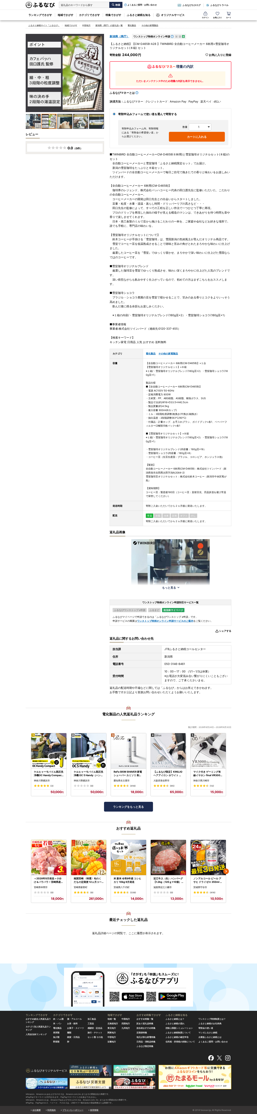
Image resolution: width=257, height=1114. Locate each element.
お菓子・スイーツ (75, 1028)
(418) (133, 786)
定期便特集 (142, 1032)
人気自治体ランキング (36, 1034)
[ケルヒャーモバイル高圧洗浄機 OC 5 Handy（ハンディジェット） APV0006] (88, 751)
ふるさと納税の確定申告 (177, 1037)
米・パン (57, 1023)
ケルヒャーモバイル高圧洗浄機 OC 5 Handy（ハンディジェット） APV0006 (88, 773)
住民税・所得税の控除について (180, 1041)
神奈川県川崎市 (201, 780)
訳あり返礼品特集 (145, 1023)
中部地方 (86, 25)
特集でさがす (113, 15)
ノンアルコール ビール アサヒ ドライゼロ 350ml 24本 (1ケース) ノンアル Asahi (208, 880)
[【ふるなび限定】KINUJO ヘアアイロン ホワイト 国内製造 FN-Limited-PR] (168, 751)
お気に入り (217, 17)
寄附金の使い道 (205, 1028)
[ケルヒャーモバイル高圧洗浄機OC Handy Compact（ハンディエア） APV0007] (48, 751)
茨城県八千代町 (122, 887)
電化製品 (132, 25)
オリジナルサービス (173, 15)
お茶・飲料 (72, 1023)
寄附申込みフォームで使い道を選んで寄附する (147, 114)
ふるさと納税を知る (139, 15)
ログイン (205, 17)
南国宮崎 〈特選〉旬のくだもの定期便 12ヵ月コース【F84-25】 (88, 880)
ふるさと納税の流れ (175, 1023)
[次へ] (226, 871)
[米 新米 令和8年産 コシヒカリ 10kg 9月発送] (128, 857)
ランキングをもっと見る (128, 806)
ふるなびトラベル (219, 5)
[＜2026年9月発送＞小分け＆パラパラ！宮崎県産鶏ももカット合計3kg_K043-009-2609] (48, 857)
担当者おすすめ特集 (146, 1028)
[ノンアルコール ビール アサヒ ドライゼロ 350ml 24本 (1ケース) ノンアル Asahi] (208, 857)
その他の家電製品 (149, 25)
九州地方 (126, 1028)
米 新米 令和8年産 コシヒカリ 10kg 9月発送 (127, 880)
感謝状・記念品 (95, 1028)
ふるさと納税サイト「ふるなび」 (44, 25)
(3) (51, 786)
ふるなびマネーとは (122, 92)
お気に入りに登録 (220, 55)
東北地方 (112, 1028)
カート (228, 17)
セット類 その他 (95, 1037)
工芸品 (91, 1023)
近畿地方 (112, 1041)
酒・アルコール (74, 1019)
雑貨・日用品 (73, 1037)
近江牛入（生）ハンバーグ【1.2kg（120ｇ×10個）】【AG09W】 (168, 880)
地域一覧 (112, 1019)
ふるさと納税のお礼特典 (210, 1023)
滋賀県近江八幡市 (163, 887)
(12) (212, 786)
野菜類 (56, 1041)
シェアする (225, 630)
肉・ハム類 (58, 1019)
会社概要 (36, 1110)
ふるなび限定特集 (145, 1046)
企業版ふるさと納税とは (210, 1037)
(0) (91, 786)
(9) (91, 892)
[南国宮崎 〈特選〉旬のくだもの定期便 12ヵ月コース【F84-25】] (88, 857)
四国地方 (126, 1023)
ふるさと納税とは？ (175, 1019)
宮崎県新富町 (80, 887)
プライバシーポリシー (72, 1110)
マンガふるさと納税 (207, 1032)
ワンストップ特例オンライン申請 (151, 36)
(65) (172, 786)
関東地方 (112, 1032)
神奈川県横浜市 (42, 780)
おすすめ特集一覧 (145, 1019)
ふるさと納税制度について (178, 1032)
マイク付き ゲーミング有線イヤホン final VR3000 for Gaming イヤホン (207, 773)
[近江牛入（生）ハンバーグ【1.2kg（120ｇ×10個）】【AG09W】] (168, 857)
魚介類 (56, 1037)
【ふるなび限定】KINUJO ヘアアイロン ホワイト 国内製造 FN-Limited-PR (168, 773)
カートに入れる (197, 136)
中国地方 (126, 1019)
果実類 (56, 1032)
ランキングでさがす (40, 15)
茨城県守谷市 (200, 887)
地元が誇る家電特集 (146, 1037)
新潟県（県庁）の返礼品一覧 (109, 25)
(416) (212, 892)
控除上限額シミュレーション (179, 1028)
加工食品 (92, 1019)
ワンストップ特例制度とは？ (212, 1019)
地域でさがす (65, 15)
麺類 (69, 1032)
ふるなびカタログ (192, 5)
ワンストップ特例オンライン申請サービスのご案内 (165, 620)
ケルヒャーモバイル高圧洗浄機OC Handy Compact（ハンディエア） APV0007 (48, 773)
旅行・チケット (95, 1032)
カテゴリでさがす (89, 15)
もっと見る (169, 587)
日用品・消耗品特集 (146, 1041)
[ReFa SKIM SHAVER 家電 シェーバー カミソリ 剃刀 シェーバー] (128, 751)
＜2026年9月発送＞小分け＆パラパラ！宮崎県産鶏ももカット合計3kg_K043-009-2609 (48, 880)
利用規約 (51, 1110)
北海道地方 (113, 1023)
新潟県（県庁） (119, 36)
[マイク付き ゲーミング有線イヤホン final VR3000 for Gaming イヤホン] (208, 751)
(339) (133, 892)
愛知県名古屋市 (122, 780)
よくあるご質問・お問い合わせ (142, 5)
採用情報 (94, 1110)
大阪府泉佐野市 (161, 780)
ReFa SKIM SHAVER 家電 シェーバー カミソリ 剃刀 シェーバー (128, 773)
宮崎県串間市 (41, 887)
